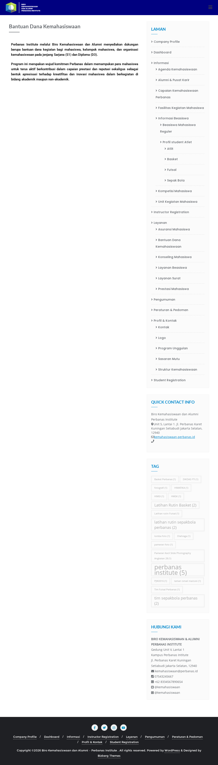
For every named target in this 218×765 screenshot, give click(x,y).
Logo (162, 338)
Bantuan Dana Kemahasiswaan (168, 243)
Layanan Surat (169, 278)
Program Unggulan (173, 348)
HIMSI (159, 496)
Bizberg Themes (109, 755)
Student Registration (170, 380)
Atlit (170, 149)
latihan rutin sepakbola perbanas (175, 525)
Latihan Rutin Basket (175, 505)
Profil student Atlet (177, 142)
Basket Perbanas (165, 479)
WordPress (172, 750)
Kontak (163, 327)
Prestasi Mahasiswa (173, 289)
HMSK (176, 496)
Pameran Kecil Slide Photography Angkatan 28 (172, 556)
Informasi (161, 63)
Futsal (171, 170)
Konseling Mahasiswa (175, 257)
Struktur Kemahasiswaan (177, 369)
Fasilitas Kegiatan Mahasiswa (181, 108)
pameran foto (163, 544)
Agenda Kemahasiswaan (177, 69)
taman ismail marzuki (187, 580)
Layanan (160, 223)
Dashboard (162, 52)
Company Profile (167, 42)
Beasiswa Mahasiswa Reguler (178, 128)
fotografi (160, 487)
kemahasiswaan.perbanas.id (174, 437)
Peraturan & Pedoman (171, 310)
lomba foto (162, 536)
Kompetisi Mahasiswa (175, 191)
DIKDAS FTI (190, 479)
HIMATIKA (181, 487)
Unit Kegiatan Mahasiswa (177, 202)
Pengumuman (164, 299)
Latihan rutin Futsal (166, 513)
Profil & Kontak (165, 320)
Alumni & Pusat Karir (173, 80)
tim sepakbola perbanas (176, 600)
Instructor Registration (171, 212)
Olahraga (183, 536)
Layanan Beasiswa (172, 267)
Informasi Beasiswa (173, 118)
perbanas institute (170, 569)
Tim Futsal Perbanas (167, 589)
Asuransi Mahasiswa (174, 229)
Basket (172, 159)
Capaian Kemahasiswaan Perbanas (177, 93)
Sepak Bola (176, 180)
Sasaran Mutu (169, 359)
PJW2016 (160, 580)
